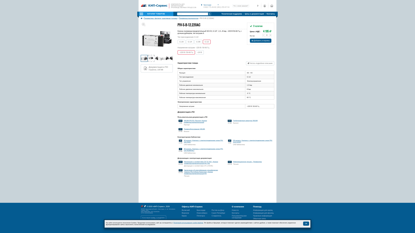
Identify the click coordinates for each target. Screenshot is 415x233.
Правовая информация (262, 216)
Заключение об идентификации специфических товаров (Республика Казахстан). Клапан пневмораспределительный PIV (201, 171)
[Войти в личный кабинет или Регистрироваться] (264, 5)
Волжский (186, 210)
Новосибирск (202, 213)
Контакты (271, 14)
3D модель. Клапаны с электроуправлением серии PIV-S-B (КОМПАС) (203, 149)
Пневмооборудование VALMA (194, 129)
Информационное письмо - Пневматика (247, 162)
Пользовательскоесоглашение (239, 217)
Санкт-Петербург (218, 213)
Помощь (257, 206)
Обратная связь (259, 219)
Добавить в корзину (261, 41)
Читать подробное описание (261, 63)
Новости (235, 210)
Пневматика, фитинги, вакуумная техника (160, 18)
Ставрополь (216, 216)
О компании (238, 206)
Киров (184, 216)
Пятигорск (201, 216)
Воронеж (185, 213)
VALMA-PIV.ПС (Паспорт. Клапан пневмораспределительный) (195, 121)
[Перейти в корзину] (271, 5)
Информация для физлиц (263, 213)
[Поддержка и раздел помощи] (257, 5)
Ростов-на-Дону (218, 210)
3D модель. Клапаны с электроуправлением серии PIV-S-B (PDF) (203, 141)
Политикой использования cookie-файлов (188, 223)
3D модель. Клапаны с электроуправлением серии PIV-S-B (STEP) (252, 141)
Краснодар (201, 210)
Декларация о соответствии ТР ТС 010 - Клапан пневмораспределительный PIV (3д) (201, 162)
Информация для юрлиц (263, 210)
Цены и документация (254, 14)
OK (306, 223)
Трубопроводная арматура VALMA (245, 120)
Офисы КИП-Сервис (192, 206)
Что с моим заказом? (240, 6)
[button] (158, 39)
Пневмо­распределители (188, 18)
